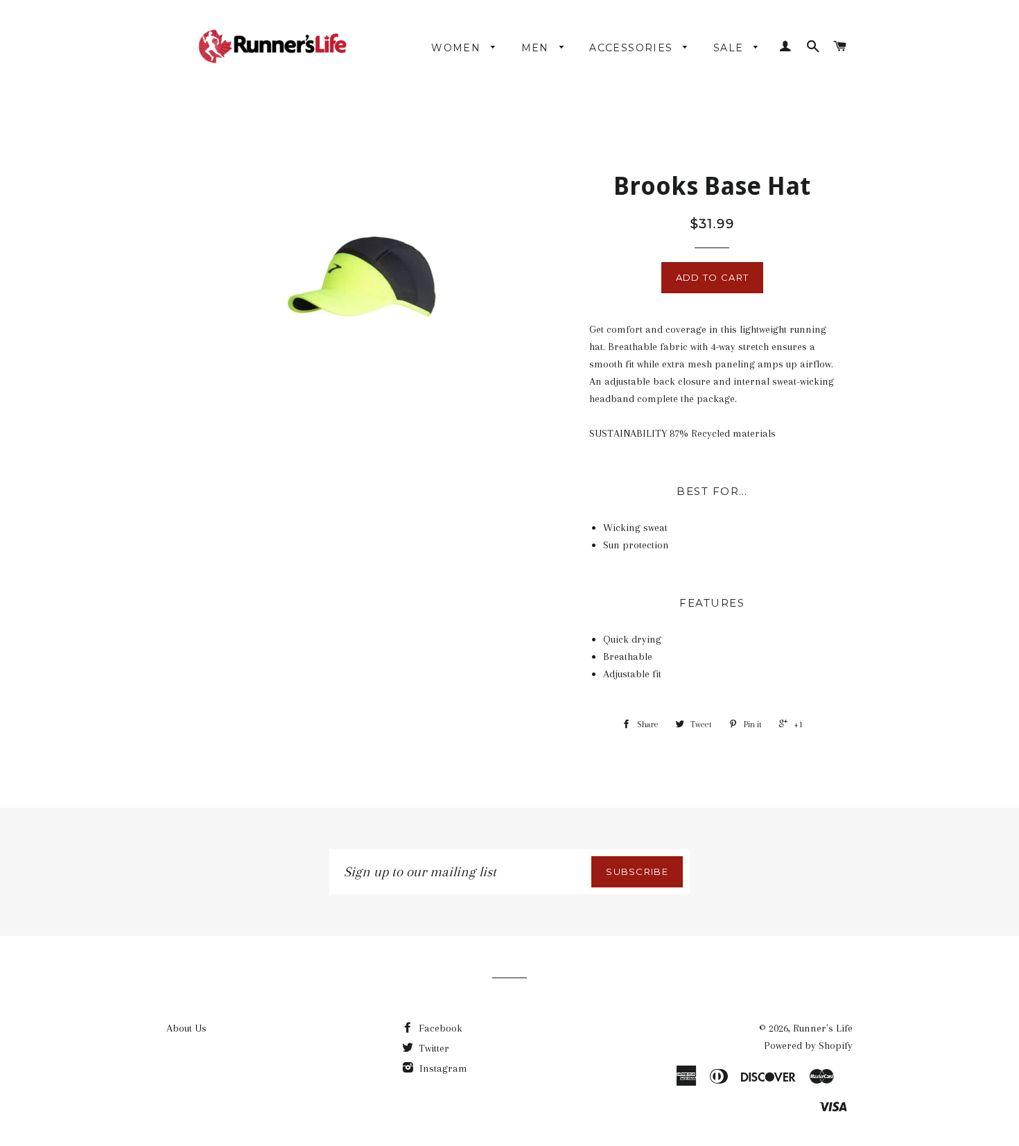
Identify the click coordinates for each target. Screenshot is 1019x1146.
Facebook (439, 1028)
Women (457, 48)
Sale (730, 48)
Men (537, 48)
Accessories (633, 48)
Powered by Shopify (808, 1045)
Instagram (442, 1068)
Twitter (432, 1048)
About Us (186, 1028)
